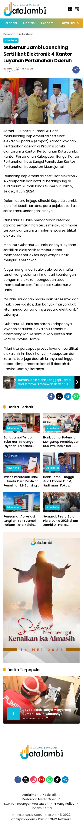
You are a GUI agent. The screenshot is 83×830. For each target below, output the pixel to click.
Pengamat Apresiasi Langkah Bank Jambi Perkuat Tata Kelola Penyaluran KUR (19, 521)
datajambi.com (23, 819)
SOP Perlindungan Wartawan (26, 804)
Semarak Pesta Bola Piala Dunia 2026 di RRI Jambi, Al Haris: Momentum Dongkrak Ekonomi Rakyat (60, 521)
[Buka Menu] (69, 9)
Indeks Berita (41, 808)
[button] (77, 9)
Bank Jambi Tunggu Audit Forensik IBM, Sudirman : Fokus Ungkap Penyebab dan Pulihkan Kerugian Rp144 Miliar (61, 481)
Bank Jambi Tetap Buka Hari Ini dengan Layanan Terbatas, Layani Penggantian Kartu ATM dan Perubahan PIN (19, 442)
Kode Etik (50, 795)
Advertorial (10, 40)
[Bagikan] (76, 70)
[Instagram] (33, 779)
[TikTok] (57, 779)
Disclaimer (29, 795)
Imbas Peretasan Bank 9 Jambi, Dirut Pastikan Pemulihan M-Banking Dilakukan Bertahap (21, 481)
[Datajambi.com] (24, 9)
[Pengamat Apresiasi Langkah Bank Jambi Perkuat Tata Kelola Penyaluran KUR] (21, 502)
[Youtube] (41, 779)
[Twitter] (59, 396)
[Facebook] (51, 396)
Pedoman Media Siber (39, 799)
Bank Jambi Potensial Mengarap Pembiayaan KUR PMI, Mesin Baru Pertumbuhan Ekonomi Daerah (61, 442)
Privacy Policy (63, 804)
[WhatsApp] (76, 396)
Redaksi (8, 69)
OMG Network (60, 819)
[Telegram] (67, 396)
